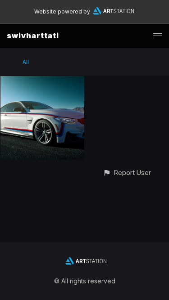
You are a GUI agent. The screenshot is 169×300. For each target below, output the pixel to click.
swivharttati (33, 35)
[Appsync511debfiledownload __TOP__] (42, 81)
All (26, 61)
